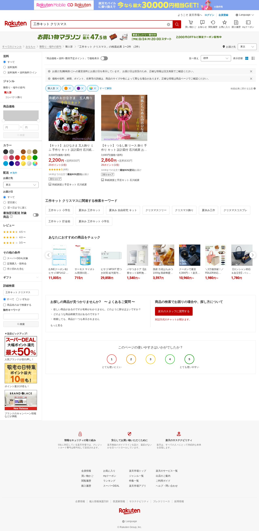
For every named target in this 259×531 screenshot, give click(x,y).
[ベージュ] (29, 151)
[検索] (177, 24)
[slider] (3, 120)
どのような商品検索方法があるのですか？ (76, 314)
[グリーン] (35, 157)
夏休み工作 (208, 210)
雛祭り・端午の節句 (50, 46)
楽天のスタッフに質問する (174, 311)
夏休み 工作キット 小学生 (94, 221)
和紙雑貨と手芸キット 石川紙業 (69, 184)
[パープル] (17, 163)
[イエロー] (29, 157)
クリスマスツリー (156, 210)
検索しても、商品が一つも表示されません (76, 319)
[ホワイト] (17, 151)
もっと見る (56, 325)
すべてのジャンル (12, 46)
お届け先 (8, 178)
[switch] (36, 215)
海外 (14, 172)
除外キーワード (11, 310)
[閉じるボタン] (251, 71)
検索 (22, 135)
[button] (245, 15)
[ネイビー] (11, 163)
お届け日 (8, 191)
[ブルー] (5, 163)
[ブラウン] (23, 151)
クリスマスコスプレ (235, 210)
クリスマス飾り (184, 210)
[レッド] (17, 157)
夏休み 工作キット (90, 210)
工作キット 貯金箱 (59, 221)
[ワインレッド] (11, 157)
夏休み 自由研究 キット (123, 210)
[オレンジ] (23, 157)
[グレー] (11, 151)
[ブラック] (5, 151)
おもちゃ (30, 46)
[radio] (4, 62)
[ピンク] (5, 157)
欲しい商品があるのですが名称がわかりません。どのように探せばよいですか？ (97, 309)
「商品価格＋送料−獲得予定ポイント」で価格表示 (71, 58)
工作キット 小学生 (59, 210)
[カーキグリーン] (35, 151)
